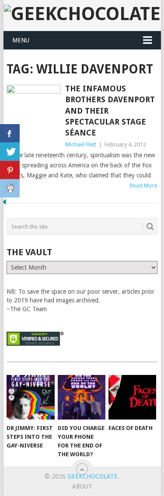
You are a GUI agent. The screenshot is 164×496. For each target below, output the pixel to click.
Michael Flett (80, 144)
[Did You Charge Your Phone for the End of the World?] (81, 397)
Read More (143, 185)
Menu (20, 40)
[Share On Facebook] (10, 133)
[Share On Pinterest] (10, 170)
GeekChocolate (92, 476)
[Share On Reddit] (10, 188)
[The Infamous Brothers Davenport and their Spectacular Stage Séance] (34, 105)
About (82, 486)
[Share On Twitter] (10, 151)
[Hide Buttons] (4, 204)
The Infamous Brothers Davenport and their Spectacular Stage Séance (110, 110)
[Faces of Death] (132, 397)
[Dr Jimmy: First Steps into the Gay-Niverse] (30, 397)
